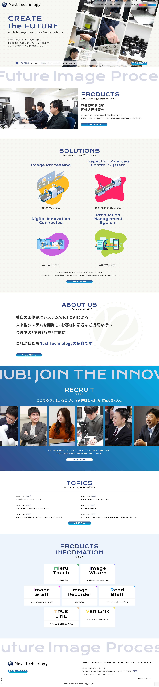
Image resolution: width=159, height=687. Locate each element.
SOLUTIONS (120, 5)
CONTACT (146, 663)
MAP (135, 671)
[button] (17, 63)
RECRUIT (134, 663)
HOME (97, 5)
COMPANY (132, 5)
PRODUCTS (107, 5)
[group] (77, 63)
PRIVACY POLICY (144, 678)
